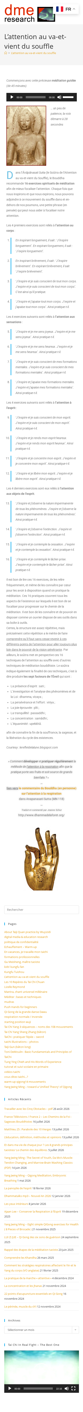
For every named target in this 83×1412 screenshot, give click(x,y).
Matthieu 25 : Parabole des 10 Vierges (27, 1129)
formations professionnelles (22, 957)
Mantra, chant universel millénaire (25, 992)
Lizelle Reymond (14, 987)
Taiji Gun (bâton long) (17, 1047)
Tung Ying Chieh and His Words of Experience (32, 1062)
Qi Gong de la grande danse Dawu (25, 1012)
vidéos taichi (12, 1072)
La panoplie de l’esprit (18, 1188)
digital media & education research (26, 937)
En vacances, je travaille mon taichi (26, 952)
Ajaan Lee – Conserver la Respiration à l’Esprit (32, 1211)
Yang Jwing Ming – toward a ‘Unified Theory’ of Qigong (38, 1087)
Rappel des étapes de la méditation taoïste (31, 1250)
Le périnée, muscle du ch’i (20, 1306)
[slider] (69, 97)
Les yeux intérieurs (16, 1204)
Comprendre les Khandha (20, 1258)
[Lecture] (12, 97)
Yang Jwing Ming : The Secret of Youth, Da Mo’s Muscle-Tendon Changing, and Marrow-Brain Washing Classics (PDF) (38, 1163)
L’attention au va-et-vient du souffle (33, 53)
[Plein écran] (73, 1388)
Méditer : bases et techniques (22, 997)
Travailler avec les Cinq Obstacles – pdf (28, 1109)
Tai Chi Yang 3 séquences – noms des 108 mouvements (38, 1027)
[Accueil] (5, 53)
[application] (41, 97)
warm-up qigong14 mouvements (25, 1082)
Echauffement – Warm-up (20, 947)
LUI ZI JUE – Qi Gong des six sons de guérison (32, 1237)
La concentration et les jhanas (23, 1286)
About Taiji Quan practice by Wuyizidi (27, 932)
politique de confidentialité (21, 942)
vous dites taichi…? (16, 1077)
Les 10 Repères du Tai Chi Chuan (24, 982)
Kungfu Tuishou (14, 972)
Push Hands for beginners (20, 1007)
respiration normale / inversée (23, 1017)
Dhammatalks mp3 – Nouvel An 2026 (27, 1196)
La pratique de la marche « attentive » (28, 1278)
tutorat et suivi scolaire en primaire (26, 1067)
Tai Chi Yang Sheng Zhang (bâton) (25, 1032)
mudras (9, 1002)
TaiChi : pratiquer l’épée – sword (24, 1037)
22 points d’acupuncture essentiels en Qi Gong (33, 1294)
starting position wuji (17, 1022)
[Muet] (59, 97)
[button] (41, 1371)
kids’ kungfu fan (14, 967)
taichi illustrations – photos (21, 1042)
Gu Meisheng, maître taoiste (22, 962)
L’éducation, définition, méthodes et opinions (32, 1137)
